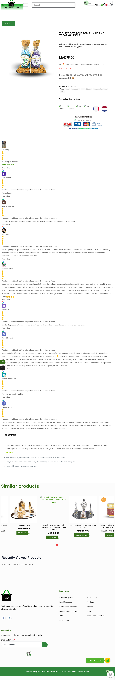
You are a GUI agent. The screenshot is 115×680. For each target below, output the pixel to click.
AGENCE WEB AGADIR (79, 671)
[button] (74, 128)
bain (67, 89)
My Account (9, 8)
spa (62, 91)
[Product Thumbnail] (53, 34)
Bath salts (72, 86)
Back (9, 24)
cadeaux (75, 89)
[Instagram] (9, 618)
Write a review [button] (8, 165)
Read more (22, 533)
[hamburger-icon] (25, 5)
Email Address (8, 640)
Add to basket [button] (81, 535)
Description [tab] (11, 435)
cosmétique (86, 89)
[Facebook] (3, 618)
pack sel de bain (100, 89)
